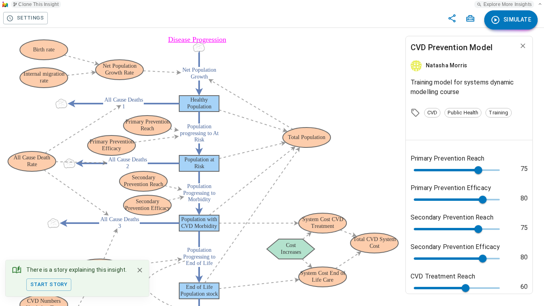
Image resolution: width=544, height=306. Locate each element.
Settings (30, 18)
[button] (432, 113)
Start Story (48, 284)
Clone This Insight (38, 4)
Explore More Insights (507, 4)
